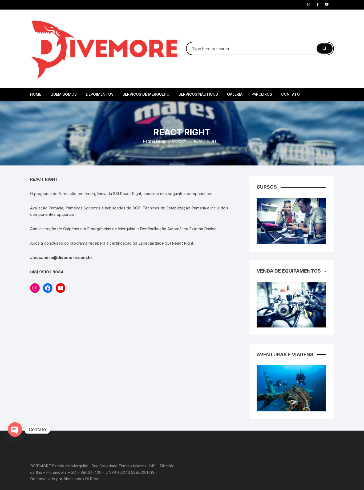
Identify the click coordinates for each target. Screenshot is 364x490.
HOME (35, 94)
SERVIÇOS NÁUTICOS (198, 94)
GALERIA (234, 94)
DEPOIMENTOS (100, 94)
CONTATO (290, 94)
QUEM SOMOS (63, 94)
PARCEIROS (262, 94)
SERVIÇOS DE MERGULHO (146, 94)
